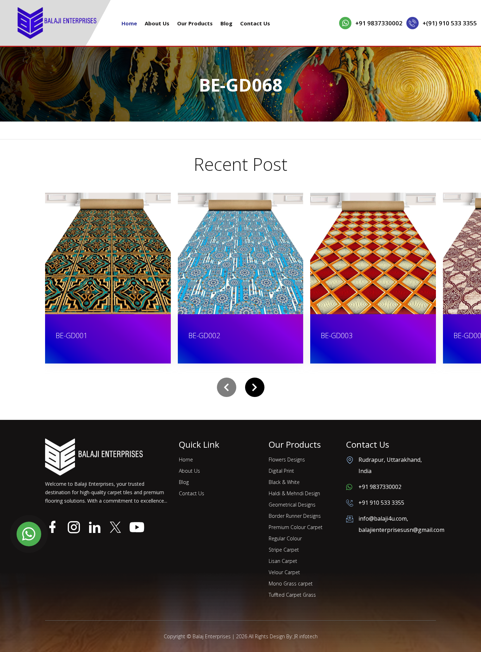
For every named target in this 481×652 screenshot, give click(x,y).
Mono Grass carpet (291, 583)
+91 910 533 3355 (381, 503)
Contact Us (255, 23)
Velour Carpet (284, 572)
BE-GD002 (102, 335)
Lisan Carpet (283, 561)
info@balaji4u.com (382, 518)
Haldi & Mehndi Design (294, 493)
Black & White (284, 482)
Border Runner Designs (295, 516)
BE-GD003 (235, 335)
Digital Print (281, 470)
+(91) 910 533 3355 (450, 23)
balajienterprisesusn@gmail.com (401, 530)
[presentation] (226, 387)
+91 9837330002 (378, 23)
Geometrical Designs (292, 504)
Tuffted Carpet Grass (292, 594)
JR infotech (306, 636)
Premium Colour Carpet (296, 527)
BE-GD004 (368, 335)
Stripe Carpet (284, 549)
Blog (226, 23)
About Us (157, 23)
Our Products (195, 23)
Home (129, 23)
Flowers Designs (287, 459)
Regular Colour (285, 538)
